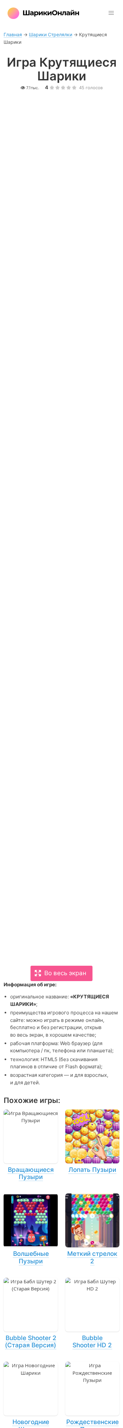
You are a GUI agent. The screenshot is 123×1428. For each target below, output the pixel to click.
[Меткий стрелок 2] (92, 1229)
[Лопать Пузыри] (92, 1141)
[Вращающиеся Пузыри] (31, 1145)
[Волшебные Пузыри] (31, 1229)
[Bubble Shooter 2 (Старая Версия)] (31, 1314)
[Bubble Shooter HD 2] (92, 1314)
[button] (111, 13)
